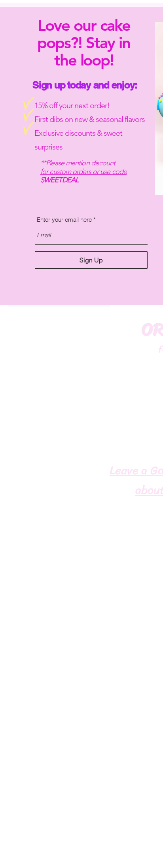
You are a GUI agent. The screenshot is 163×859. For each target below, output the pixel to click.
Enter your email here (64, 220)
